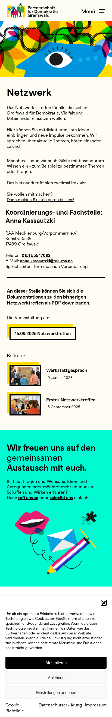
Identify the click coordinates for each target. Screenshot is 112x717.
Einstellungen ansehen (56, 692)
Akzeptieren (56, 662)
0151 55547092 (36, 255)
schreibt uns (61, 497)
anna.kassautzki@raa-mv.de (46, 260)
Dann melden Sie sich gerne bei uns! (40, 199)
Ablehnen (56, 677)
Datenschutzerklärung (60, 704)
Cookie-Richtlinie (14, 707)
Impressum (96, 704)
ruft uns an (28, 497)
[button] (104, 602)
